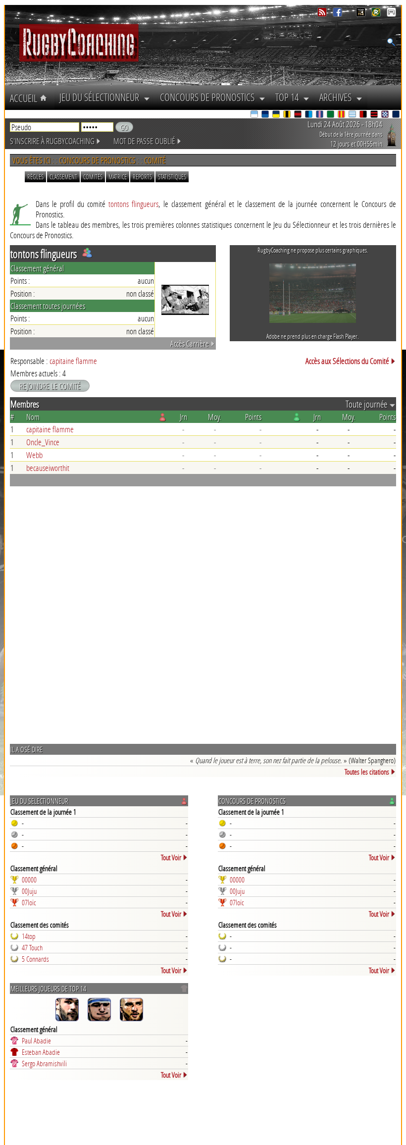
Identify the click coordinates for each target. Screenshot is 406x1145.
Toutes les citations (367, 772)
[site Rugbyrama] (377, 14)
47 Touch (32, 947)
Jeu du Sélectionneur (101, 97)
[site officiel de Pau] (331, 115)
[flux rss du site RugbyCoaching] (323, 14)
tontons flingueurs (133, 203)
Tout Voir (171, 857)
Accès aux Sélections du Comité (347, 360)
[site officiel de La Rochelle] (287, 115)
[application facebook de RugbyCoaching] (338, 14)
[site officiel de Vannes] (396, 115)
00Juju (29, 891)
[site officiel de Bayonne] (255, 115)
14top (29, 936)
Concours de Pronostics (209, 97)
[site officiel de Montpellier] (309, 115)
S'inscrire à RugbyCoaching (52, 141)
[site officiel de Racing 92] (353, 115)
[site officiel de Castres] (265, 115)
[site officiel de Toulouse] (374, 115)
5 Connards (35, 959)
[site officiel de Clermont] (276, 115)
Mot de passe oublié (144, 141)
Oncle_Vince (42, 442)
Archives (337, 97)
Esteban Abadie (41, 1052)
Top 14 (289, 97)
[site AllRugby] (391, 14)
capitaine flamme (73, 360)
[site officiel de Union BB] (385, 115)
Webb (34, 455)
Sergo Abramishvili (44, 1063)
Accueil (25, 98)
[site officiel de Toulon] (363, 115)
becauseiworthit (47, 467)
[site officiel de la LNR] (361, 14)
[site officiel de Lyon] (298, 115)
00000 (29, 880)
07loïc (29, 902)
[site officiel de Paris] (320, 115)
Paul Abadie (36, 1040)
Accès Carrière (189, 343)
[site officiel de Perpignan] (342, 115)
